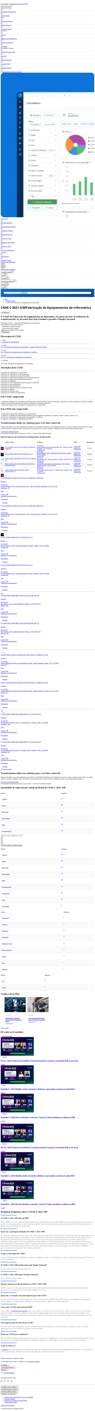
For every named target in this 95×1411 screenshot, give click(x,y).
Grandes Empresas (6, 29)
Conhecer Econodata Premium (10, 431)
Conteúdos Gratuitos (7, 231)
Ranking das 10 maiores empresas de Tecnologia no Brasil (13, 1019)
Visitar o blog (5, 1028)
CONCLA (5, 1350)
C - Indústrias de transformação (10, 342)
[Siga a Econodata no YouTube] (12, 1383)
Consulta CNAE (5, 64)
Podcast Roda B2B (6, 223)
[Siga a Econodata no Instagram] (2, 1383)
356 (2, 330)
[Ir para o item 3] (4, 1123)
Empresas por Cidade (10, 1402)
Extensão (3, 56)
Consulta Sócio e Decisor (8, 72)
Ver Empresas (5, 312)
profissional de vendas (19, 1311)
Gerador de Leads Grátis (8, 52)
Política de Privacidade (7, 1405)
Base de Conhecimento (7, 250)
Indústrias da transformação (9, 39)
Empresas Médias (9, 1399)
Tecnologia (4, 46)
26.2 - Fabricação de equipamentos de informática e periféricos (19, 352)
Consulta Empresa (6, 68)
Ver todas (18, 72)
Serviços (3, 35)
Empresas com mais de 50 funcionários (15, 1400)
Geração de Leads (6, 238)
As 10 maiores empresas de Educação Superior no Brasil (36, 1019)
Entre (2, 264)
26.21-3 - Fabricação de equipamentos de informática (16, 357)
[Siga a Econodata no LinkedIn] (5, 1383)
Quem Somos (5, 256)
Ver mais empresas (6, 769)
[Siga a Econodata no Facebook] (9, 1383)
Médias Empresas (6, 25)
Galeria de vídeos (6, 246)
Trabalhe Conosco (6, 260)
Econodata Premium (33, 1361)
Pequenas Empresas (6, 21)
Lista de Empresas (6, 60)
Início (6, 299)
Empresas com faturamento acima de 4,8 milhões (18, 1397)
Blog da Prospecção (6, 234)
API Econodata (5, 16)
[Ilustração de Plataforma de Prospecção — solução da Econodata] (47, 145)
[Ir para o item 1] (1, 1123)
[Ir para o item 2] (3, 1123)
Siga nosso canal (7, 1036)
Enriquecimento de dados (8, 227)
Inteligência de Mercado (8, 242)
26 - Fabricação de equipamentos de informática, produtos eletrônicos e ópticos (24, 347)
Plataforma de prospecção (8, 12)
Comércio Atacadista (7, 42)
